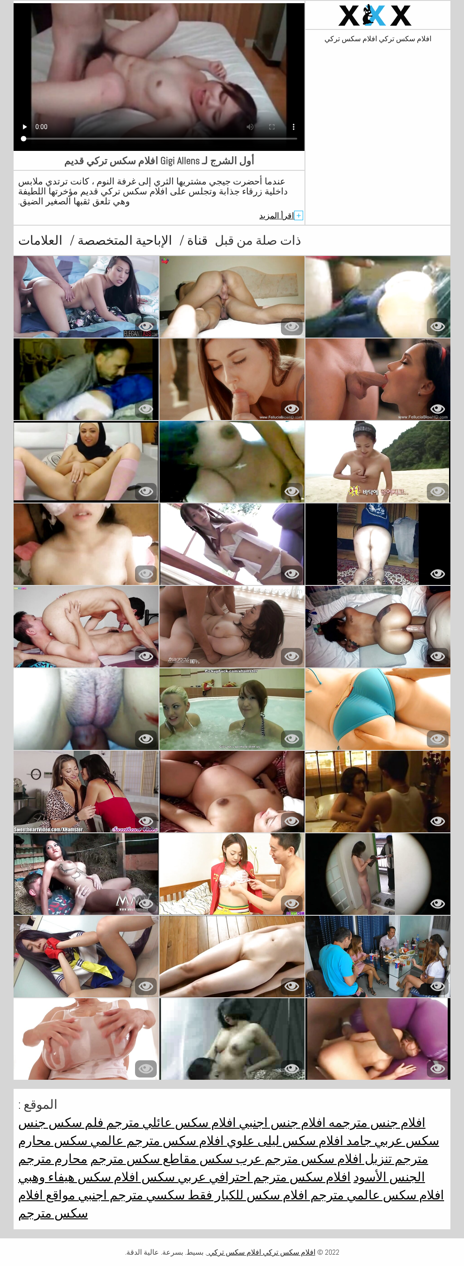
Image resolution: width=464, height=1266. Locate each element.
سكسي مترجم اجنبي (130, 1195)
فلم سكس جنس (60, 1123)
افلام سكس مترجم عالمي (155, 1141)
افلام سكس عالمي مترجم (376, 1195)
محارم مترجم (52, 1159)
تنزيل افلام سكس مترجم (327, 1159)
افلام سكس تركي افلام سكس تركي (377, 38)
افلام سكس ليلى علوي (283, 1141)
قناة (196, 240)
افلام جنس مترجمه (375, 1123)
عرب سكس (229, 1159)
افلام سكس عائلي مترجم (169, 1123)
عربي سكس (172, 1177)
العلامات (40, 240)
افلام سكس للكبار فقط (246, 1195)
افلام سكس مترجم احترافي (278, 1177)
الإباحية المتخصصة (123, 240)
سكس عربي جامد (391, 1141)
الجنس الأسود (389, 1177)
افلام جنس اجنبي (281, 1123)
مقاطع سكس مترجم (143, 1159)
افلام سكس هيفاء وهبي (78, 1177)
